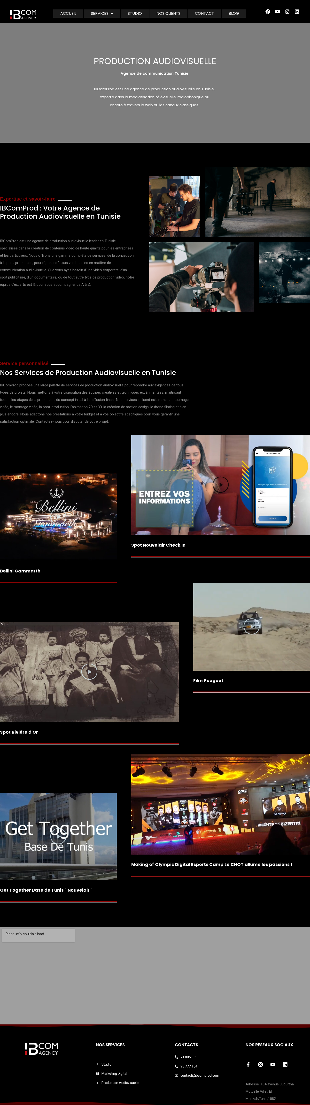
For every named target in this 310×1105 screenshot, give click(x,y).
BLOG (234, 13)
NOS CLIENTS (168, 13)
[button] (102, 13)
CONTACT (204, 13)
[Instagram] (287, 11)
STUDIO (135, 13)
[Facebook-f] (248, 1064)
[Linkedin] (285, 1064)
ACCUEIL (68, 13)
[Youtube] (277, 11)
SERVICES (99, 13)
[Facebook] (268, 11)
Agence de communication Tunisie (154, 73)
